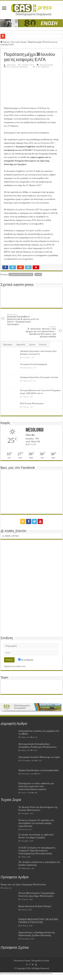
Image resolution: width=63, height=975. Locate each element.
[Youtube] (40, 521)
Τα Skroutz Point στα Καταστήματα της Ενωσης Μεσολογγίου (38, 808)
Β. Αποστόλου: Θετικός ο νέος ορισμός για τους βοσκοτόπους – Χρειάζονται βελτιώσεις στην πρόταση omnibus (41, 332)
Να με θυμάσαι (26, 660)
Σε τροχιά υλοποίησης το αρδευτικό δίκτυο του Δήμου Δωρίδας (36, 836)
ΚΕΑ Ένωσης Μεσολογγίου (32, 403)
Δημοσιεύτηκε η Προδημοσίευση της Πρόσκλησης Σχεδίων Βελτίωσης (36, 934)
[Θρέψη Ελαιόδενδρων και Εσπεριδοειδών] (9, 774)
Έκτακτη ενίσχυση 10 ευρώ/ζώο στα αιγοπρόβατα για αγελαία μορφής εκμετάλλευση (36, 823)
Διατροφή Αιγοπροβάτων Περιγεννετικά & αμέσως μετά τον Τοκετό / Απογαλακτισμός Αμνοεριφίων (23, 319)
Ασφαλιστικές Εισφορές (21, 274)
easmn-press (11, 65)
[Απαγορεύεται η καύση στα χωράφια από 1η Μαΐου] (9, 734)
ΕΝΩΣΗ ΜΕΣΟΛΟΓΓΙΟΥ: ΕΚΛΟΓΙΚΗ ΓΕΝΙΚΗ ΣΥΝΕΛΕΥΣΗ (38, 920)
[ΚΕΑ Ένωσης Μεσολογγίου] (10, 407)
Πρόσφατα (7, 344)
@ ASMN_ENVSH (13, 531)
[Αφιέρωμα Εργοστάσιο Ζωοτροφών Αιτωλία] (10, 381)
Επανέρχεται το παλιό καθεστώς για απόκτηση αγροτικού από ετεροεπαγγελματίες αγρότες (36, 786)
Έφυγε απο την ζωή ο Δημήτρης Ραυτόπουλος (23, 884)
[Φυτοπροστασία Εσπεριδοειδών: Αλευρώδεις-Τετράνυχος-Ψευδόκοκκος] (9, 748)
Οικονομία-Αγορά (18, 42)
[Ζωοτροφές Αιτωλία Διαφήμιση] (10, 368)
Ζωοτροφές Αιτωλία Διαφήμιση (33, 364)
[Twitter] (34, 521)
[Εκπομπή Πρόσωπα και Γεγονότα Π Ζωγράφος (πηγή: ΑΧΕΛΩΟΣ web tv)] (10, 394)
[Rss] (22, 521)
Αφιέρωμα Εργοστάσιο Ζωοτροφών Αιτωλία (39, 377)
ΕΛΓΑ (38, 274)
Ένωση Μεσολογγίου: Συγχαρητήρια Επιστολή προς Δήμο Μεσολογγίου (36, 894)
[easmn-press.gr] (31, 9)
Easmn (27, 960)
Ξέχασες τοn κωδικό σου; (15, 666)
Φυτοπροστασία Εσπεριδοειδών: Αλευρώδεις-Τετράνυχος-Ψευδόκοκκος (37, 745)
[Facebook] (28, 521)
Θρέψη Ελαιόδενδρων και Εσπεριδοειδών (38, 770)
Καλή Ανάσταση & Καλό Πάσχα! (34, 906)
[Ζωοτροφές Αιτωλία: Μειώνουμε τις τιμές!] (9, 761)
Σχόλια (32, 344)
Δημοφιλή (20, 344)
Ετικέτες (42, 344)
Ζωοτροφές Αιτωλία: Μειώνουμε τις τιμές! (39, 757)
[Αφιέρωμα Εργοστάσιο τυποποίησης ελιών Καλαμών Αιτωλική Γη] (10, 355)
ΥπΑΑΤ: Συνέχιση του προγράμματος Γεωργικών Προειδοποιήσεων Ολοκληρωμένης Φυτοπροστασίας (36, 850)
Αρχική (5, 42)
